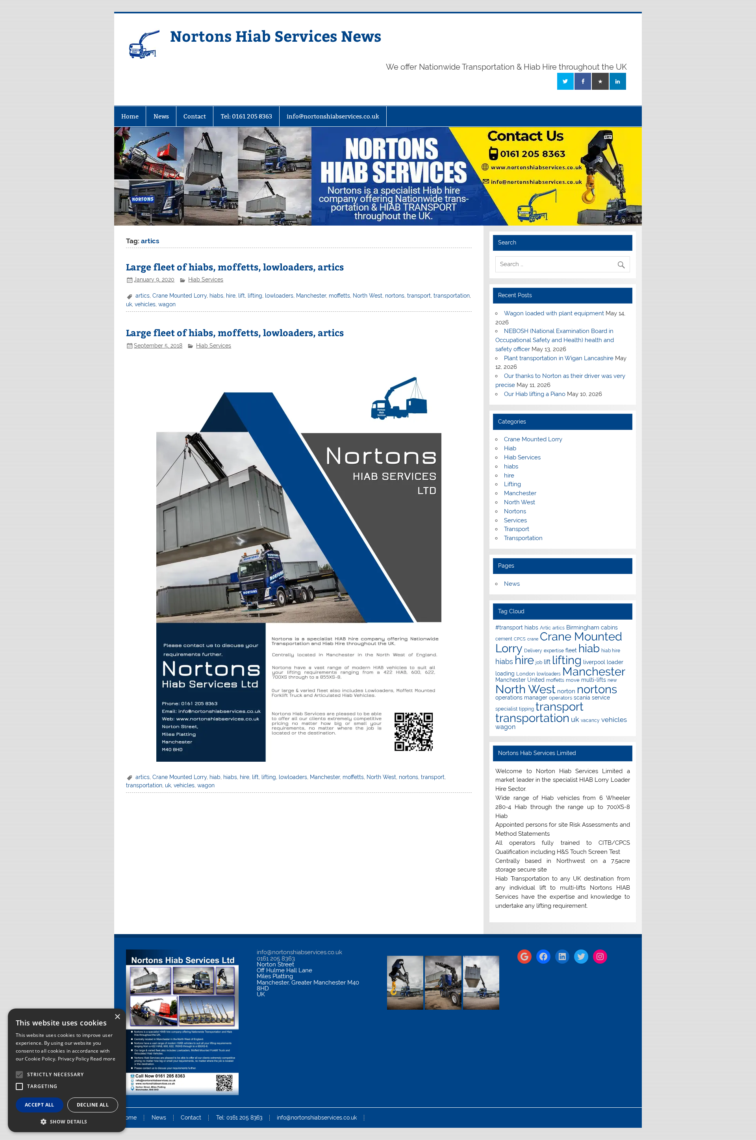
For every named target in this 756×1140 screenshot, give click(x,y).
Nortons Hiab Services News (276, 36)
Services (515, 520)
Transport (516, 529)
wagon (167, 304)
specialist (506, 709)
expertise (554, 650)
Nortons (515, 511)
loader (615, 662)
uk (129, 304)
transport (419, 295)
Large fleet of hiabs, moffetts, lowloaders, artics (235, 267)
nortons (394, 295)
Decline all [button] (93, 1104)
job (539, 662)
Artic (545, 628)
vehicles (145, 304)
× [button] (117, 1017)
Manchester (311, 295)
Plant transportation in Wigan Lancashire (558, 358)
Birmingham (582, 627)
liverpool (594, 662)
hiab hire (610, 650)
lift (241, 295)
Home (130, 116)
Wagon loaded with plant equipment (554, 313)
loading (505, 673)
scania (582, 697)
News (161, 116)
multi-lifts (593, 680)
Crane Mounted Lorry (179, 295)
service (601, 697)
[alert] (67, 1070)
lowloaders (279, 295)
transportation (452, 295)
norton (566, 691)
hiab (214, 777)
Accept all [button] (39, 1104)
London (525, 674)
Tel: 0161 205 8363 (246, 116)
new (612, 680)
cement (503, 639)
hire (230, 295)
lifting (255, 295)
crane (532, 639)
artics (142, 295)
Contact (194, 116)
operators (560, 698)
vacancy (590, 720)
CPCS (520, 639)
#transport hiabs (516, 627)
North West (367, 295)
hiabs (216, 295)
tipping (526, 709)
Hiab (510, 448)
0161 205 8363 (276, 958)
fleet (571, 650)
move (573, 680)
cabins (609, 627)
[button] (67, 1121)
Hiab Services (205, 279)
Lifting (512, 484)
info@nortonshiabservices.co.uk (333, 116)
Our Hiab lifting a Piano (534, 394)
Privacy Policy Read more (86, 1058)
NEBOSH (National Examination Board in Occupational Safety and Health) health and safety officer (554, 340)
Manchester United (520, 680)
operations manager (521, 697)
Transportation (523, 538)
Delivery (533, 650)
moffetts (339, 295)
